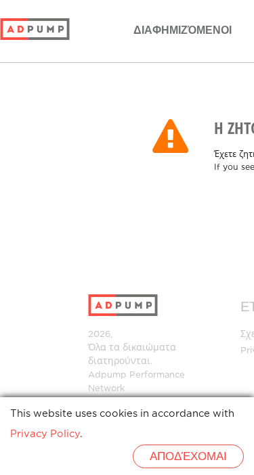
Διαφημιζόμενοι (182, 30)
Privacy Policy (45, 434)
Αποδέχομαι (188, 457)
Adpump (107, 375)
